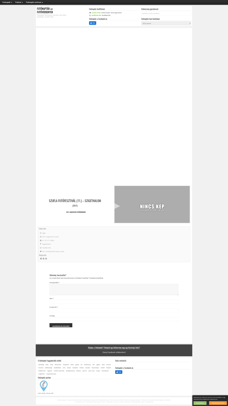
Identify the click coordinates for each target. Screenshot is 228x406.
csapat (98, 371)
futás (47, 364)
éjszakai (88, 367)
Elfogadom (200, 403)
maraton (40, 367)
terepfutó (75, 367)
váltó (103, 364)
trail (93, 364)
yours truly (91, 371)
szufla (62, 251)
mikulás (81, 367)
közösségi (116, 13)
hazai (57, 251)
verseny (108, 364)
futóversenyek (105, 13)
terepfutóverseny (51, 374)
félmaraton (58, 364)
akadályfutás (57, 367)
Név (52, 298)
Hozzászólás (54, 282)
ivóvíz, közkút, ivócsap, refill (45, 393)
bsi (81, 364)
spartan (84, 371)
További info (46, 248)
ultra (64, 367)
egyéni (98, 364)
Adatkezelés (149, 402)
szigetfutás (41, 374)
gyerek (77, 364)
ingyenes (49, 371)
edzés (72, 364)
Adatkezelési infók (218, 403)
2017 (43, 251)
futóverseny (87, 364)
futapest (108, 367)
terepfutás (66, 364)
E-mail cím (54, 307)
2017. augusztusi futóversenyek (76, 212)
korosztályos (95, 367)
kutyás (69, 367)
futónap (78, 371)
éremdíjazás (105, 371)
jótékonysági (48, 367)
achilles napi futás (59, 371)
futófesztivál (50, 251)
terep (51, 364)
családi (103, 367)
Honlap (52, 316)
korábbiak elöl (106, 15)
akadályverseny (70, 371)
